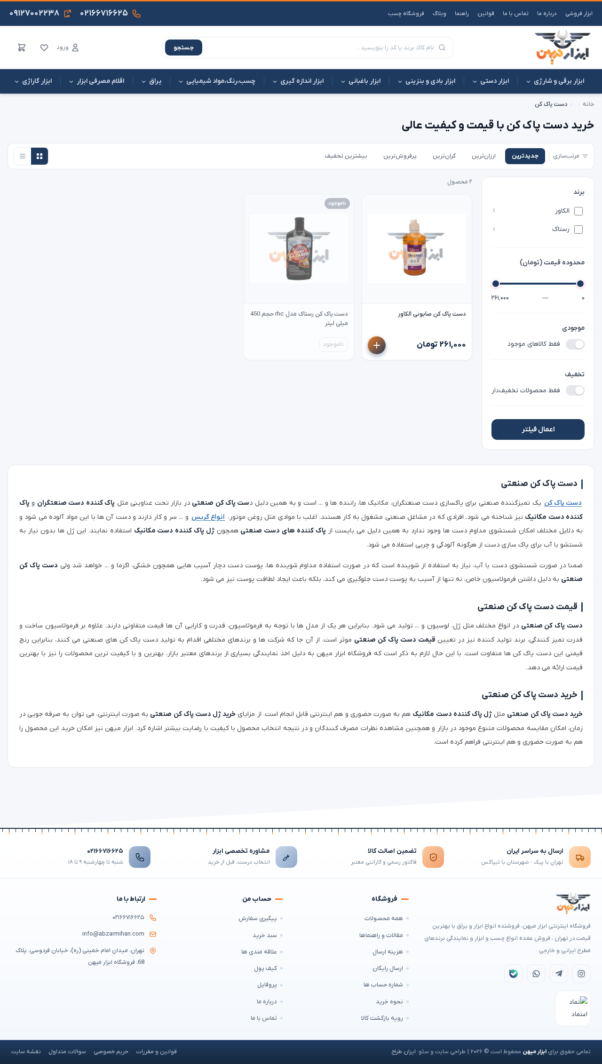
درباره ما (547, 13)
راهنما (462, 13)
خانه (588, 104)
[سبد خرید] (21, 47)
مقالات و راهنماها (381, 935)
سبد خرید (265, 935)
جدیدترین (525, 156)
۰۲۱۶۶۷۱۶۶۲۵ (105, 851)
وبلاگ (439, 13)
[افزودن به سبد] (377, 345)
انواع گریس (208, 517)
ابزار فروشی (579, 13)
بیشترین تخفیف (346, 156)
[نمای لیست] (22, 156)
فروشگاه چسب (406, 13)
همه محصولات (383, 918)
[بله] (513, 973)
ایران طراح (403, 1052)
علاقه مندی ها (259, 952)
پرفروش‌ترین (400, 156)
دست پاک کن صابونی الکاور (432, 314)
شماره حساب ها (383, 985)
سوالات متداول (67, 1052)
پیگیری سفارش (257, 918)
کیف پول (265, 968)
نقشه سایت (26, 1052)
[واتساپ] (536, 973)
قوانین (485, 13)
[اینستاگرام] (581, 973)
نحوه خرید (389, 1002)
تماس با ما (516, 13)
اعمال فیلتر (538, 429)
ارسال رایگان (387, 968)
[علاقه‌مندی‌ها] (44, 47)
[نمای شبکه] (39, 156)
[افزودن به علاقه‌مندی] (373, 205)
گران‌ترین (444, 156)
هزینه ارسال (387, 952)
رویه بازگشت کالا (382, 1018)
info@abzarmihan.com (113, 934)
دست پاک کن (563, 503)
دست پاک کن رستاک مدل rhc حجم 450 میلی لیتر (299, 318)
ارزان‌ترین (484, 156)
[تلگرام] (558, 973)
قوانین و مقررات (156, 1052)
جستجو (184, 48)
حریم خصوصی (111, 1052)
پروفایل (267, 985)
